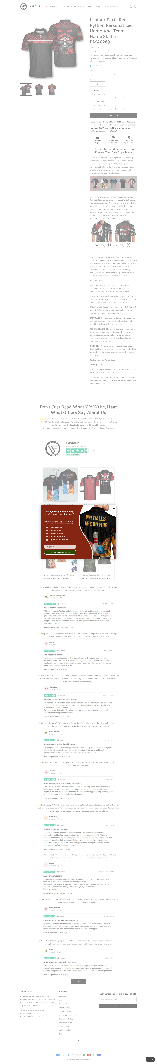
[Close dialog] (114, 507)
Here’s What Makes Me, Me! (60, 552)
